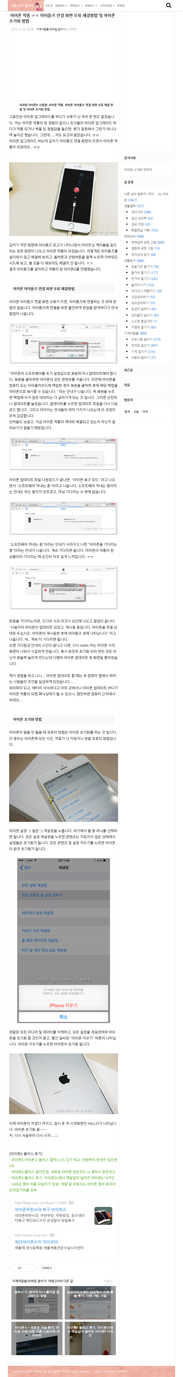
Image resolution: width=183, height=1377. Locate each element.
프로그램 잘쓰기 (146, 339)
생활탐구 (134, 260)
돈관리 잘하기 (143, 309)
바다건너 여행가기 (146, 291)
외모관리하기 (143, 303)
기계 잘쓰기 (143, 351)
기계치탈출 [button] (106, 5)
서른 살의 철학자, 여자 (26, 5)
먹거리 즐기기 (144, 278)
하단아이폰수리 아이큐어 (36, 1241)
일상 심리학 (142, 218)
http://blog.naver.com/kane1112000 (41, 1202)
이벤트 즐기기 (143, 327)
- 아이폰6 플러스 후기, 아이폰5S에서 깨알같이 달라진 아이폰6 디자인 (61, 1178)
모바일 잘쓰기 (144, 345)
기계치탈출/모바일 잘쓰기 (50, 29)
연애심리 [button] (75, 5)
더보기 (108, 1281)
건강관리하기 (143, 297)
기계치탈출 (135, 333)
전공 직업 (140, 224)
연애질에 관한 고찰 (148, 242)
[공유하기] (26, 1268)
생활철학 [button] (60, 5)
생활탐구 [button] (90, 5)
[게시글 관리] (31, 1268)
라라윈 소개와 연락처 (138, 169)
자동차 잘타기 (143, 357)
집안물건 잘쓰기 (145, 315)
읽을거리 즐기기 (145, 266)
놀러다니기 (142, 285)
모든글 (49, 5)
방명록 (121, 5)
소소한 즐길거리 (144, 321)
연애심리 (134, 236)
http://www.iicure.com (31, 1235)
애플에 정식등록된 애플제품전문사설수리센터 (49, 1248)
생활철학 (134, 206)
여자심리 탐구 (143, 254)
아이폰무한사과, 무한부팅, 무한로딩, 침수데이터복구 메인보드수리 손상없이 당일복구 (50, 1218)
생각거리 (141, 212)
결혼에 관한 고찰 (145, 248)
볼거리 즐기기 (144, 272)
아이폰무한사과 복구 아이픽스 (41, 1209)
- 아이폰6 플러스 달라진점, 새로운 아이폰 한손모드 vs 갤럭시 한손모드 (62, 1172)
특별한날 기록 (144, 230)
